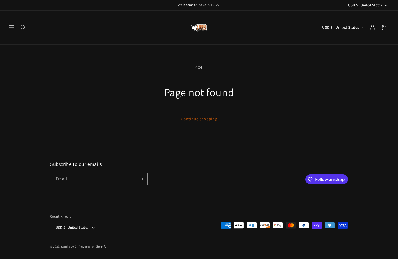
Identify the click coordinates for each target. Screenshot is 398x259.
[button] (11, 28)
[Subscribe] (141, 179)
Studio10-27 (69, 246)
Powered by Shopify (92, 246)
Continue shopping (199, 118)
